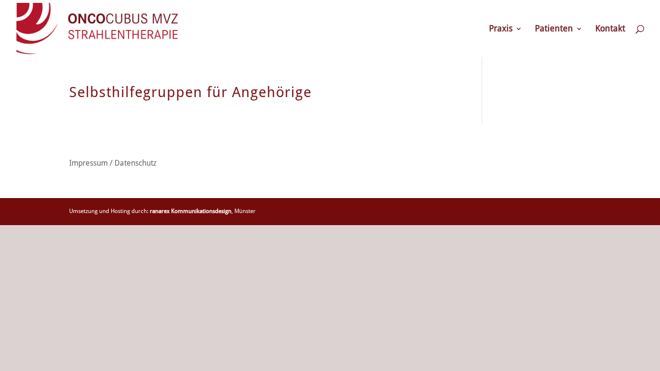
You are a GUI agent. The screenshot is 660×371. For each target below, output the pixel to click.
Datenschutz (136, 163)
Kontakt (610, 29)
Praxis (501, 29)
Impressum (88, 163)
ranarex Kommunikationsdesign (190, 211)
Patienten (554, 29)
